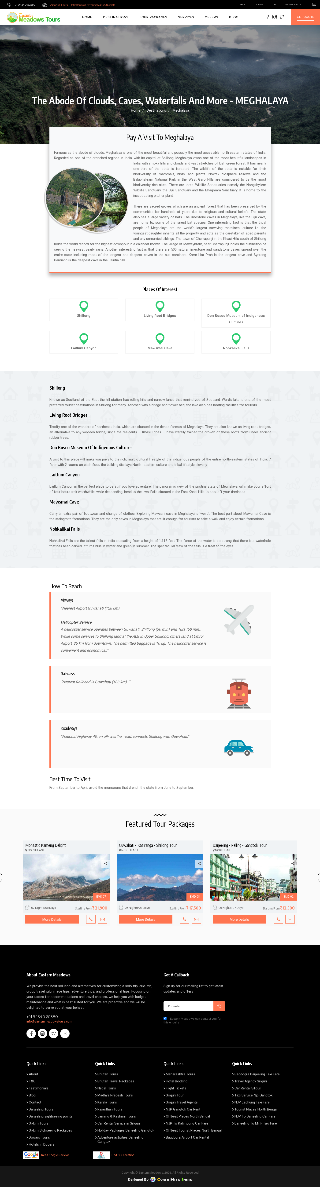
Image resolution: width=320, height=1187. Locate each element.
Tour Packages (153, 17)
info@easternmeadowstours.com (49, 1021)
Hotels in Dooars (42, 1144)
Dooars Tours (39, 1137)
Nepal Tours (106, 1088)
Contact (35, 1102)
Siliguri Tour (175, 1095)
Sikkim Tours (38, 1123)
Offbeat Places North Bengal (188, 1116)
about (243, 4)
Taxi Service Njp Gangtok (253, 1095)
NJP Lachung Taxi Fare (252, 1102)
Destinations (115, 17)
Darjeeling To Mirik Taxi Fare (255, 1123)
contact (260, 4)
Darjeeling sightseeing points (51, 1116)
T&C (275, 4)
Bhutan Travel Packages (115, 1081)
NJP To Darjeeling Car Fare (254, 1116)
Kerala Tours (107, 1102)
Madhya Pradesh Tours (115, 1095)
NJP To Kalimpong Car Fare (187, 1123)
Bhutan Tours (107, 1074)
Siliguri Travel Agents (182, 1102)
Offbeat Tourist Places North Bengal (194, 1130)
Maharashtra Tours (180, 1074)
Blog (233, 17)
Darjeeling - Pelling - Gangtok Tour (240, 845)
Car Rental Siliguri (247, 1088)
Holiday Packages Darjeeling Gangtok (125, 1130)
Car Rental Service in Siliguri (118, 1123)
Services (186, 17)
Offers (211, 17)
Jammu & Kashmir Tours (116, 1116)
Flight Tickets (176, 1088)
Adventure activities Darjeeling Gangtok (120, 1139)
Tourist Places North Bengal (255, 1109)
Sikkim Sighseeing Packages (50, 1130)
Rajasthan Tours (110, 1109)
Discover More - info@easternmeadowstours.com (82, 4)
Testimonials (292, 4)
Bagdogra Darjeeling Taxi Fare (257, 1074)
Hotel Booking (176, 1081)
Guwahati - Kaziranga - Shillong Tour (148, 845)
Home (87, 17)
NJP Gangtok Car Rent (183, 1109)
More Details (52, 919)
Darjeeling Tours (41, 1109)
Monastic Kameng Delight (45, 845)
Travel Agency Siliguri (250, 1081)
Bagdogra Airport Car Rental (187, 1137)
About (33, 1074)
